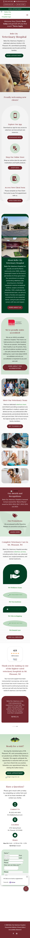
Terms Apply (18, 26)
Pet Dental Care (15, 630)
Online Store (21, 4)
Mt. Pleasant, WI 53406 (15, 830)
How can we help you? (12, 865)
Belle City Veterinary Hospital (13, 266)
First (20, 855)
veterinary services (20, 552)
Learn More (15, 532)
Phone (6, 863)
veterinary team (21, 404)
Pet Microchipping (15, 616)
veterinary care (19, 281)
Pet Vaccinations (15, 602)
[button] (26, 888)
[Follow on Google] (16, 933)
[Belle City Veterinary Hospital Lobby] (15, 257)
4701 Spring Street (15, 828)
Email (6, 860)
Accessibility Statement (15, 929)
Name (6, 853)
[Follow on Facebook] (13, 933)
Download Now (15, 137)
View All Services (15, 637)
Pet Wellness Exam (15, 588)
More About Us (15, 307)
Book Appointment (15, 9)
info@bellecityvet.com (15, 815)
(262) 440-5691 (16, 812)
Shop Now (15, 168)
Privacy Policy (21, 927)
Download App (9, 4)
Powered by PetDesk (10, 927)
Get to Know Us (15, 426)
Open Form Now (15, 200)
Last (20, 858)
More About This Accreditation (15, 367)
